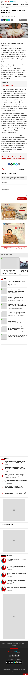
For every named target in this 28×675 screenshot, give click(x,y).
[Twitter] (4, 20)
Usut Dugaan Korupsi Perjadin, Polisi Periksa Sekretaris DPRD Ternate (14, 462)
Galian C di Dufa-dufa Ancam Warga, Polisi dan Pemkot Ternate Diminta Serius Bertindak (17, 306)
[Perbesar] (14, 37)
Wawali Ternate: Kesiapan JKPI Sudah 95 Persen (16, 320)
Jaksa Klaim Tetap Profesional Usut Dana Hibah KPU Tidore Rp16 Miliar (14, 475)
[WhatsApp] (7, 20)
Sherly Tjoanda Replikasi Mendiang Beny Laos (15, 481)
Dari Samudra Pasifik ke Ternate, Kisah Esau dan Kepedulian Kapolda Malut (9, 272)
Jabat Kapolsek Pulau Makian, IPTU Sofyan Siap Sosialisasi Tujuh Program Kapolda (17, 328)
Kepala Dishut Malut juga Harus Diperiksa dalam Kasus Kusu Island (14, 487)
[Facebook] (2, 20)
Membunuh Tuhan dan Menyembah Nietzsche (16, 588)
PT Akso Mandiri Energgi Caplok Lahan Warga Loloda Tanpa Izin (16, 313)
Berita (7, 7)
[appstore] (9, 662)
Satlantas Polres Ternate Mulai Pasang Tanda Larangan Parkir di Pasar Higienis (13, 157)
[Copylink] (12, 20)
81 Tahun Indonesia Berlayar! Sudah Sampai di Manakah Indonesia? (17, 567)
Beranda (3, 7)
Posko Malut (4, 15)
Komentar (23, 20)
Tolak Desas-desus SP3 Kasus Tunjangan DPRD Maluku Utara (14, 84)
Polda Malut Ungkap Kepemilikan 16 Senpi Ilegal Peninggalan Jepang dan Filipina (14, 469)
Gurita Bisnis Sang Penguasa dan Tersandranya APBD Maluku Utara (16, 581)
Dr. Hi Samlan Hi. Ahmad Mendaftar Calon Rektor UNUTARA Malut (17, 336)
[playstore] (18, 662)
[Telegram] (9, 20)
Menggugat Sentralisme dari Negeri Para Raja (15, 298)
